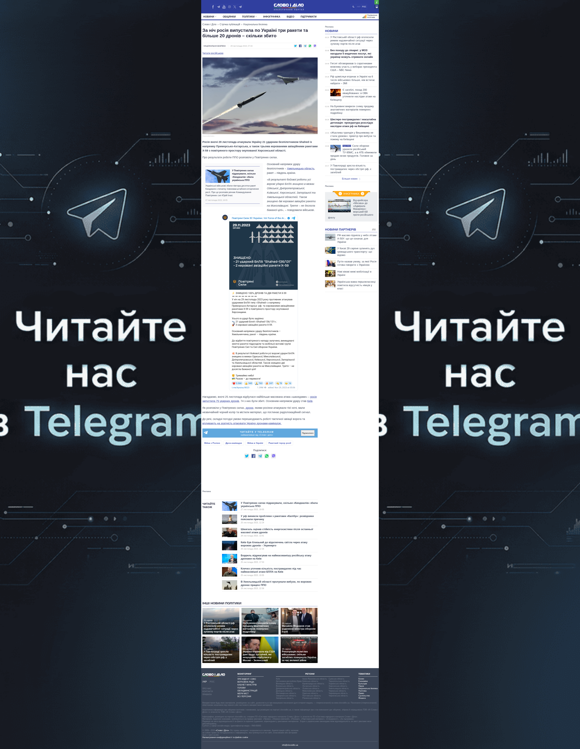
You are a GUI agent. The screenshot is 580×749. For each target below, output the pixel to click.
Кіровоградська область (313, 683)
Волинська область (285, 686)
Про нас (206, 688)
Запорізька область (285, 698)
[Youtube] (224, 7)
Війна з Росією (212, 443)
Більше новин (350, 178)
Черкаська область (337, 691)
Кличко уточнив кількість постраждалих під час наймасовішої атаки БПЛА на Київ (271, 571)
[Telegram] (218, 7)
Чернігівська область (338, 696)
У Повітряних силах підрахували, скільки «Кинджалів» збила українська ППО (244, 175)
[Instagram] (229, 7)
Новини (208, 16)
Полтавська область (311, 696)
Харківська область (337, 683)
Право (361, 693)
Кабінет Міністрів (247, 685)
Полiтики (248, 16)
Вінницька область (284, 683)
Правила (207, 694)
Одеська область (310, 693)
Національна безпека (255, 24)
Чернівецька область (338, 693)
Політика (362, 691)
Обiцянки (229, 16)
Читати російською (212, 53)
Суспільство (364, 696)
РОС (364, 7)
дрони (249, 407)
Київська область (310, 681)
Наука (361, 686)
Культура (362, 683)
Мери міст (243, 693)
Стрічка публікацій (230, 24)
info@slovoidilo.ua (290, 745)
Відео (290, 16)
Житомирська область (286, 693)
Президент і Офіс (246, 679)
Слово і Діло (209, 24)
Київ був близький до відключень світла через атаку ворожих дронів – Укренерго (274, 545)
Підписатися (307, 433)
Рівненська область (311, 698)
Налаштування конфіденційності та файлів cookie (225, 737)
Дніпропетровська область (288, 688)
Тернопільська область (339, 681)
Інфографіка (271, 16)
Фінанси (362, 698)
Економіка (363, 681)
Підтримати (309, 16)
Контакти (207, 691)
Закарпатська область (286, 696)
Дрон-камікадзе (234, 443)
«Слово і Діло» (222, 730)
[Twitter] (235, 7)
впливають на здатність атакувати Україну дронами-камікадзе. (242, 423)
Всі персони (244, 696)
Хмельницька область (300, 168)
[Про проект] (376, 2)
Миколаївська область (312, 691)
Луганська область (311, 686)
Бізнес (361, 679)
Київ (310, 401)
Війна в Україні (255, 443)
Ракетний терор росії (280, 443)
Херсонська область (338, 686)
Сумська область (336, 679)
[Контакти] (376, 6)
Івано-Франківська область (314, 679)
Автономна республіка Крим (289, 681)
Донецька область (284, 691)
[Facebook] (213, 7)
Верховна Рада (245, 682)
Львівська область (310, 688)
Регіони (309, 674)
